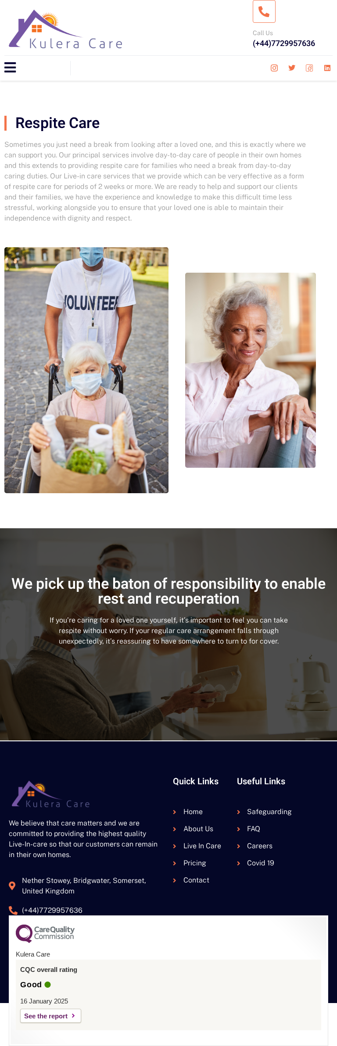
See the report (46, 1016)
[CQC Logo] (45, 940)
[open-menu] (10, 68)
